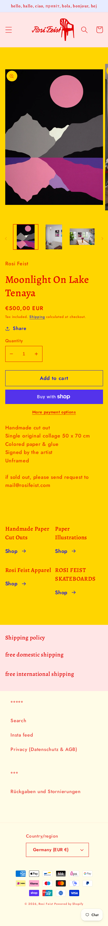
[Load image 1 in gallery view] (25, 237)
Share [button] (19, 328)
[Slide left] (6, 238)
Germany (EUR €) (51, 849)
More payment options (54, 412)
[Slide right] (102, 238)
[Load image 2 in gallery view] (53, 237)
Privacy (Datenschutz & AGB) (43, 749)
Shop (11, 551)
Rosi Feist (46, 904)
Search (18, 720)
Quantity (14, 341)
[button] (8, 29)
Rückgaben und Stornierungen (45, 791)
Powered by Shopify (68, 904)
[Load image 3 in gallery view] (82, 237)
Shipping (37, 316)
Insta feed (21, 735)
